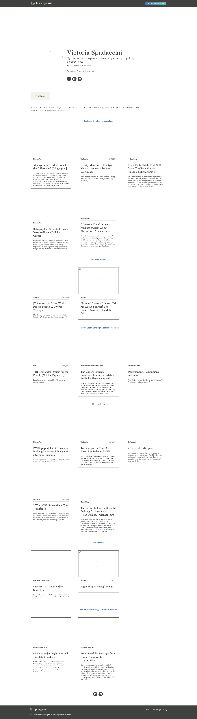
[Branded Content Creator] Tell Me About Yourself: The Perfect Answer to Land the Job (98, 308)
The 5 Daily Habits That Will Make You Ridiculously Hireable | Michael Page (144, 168)
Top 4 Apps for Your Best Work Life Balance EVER (95, 449)
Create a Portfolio (155, 3)
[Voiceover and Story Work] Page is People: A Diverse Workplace (49, 307)
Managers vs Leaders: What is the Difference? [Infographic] (51, 166)
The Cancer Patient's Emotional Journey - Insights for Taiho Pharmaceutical (97, 375)
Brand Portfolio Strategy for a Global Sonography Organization (98, 657)
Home (148, 709)
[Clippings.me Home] (38, 710)
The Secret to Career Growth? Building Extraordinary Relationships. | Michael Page (98, 511)
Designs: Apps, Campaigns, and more (143, 373)
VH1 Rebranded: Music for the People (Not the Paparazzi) (50, 373)
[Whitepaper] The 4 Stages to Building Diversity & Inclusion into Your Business (50, 451)
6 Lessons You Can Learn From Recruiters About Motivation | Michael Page (95, 228)
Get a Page (157, 709)
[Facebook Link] (75, 79)
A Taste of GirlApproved (142, 448)
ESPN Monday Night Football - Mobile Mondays (50, 655)
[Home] (41, 3)
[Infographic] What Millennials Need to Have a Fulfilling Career (50, 232)
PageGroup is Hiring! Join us (97, 586)
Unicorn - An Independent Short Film (48, 588)
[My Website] (69, 79)
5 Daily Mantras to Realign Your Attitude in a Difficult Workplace (96, 168)
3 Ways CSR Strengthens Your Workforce (51, 507)
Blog (165, 709)
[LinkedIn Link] (80, 79)
